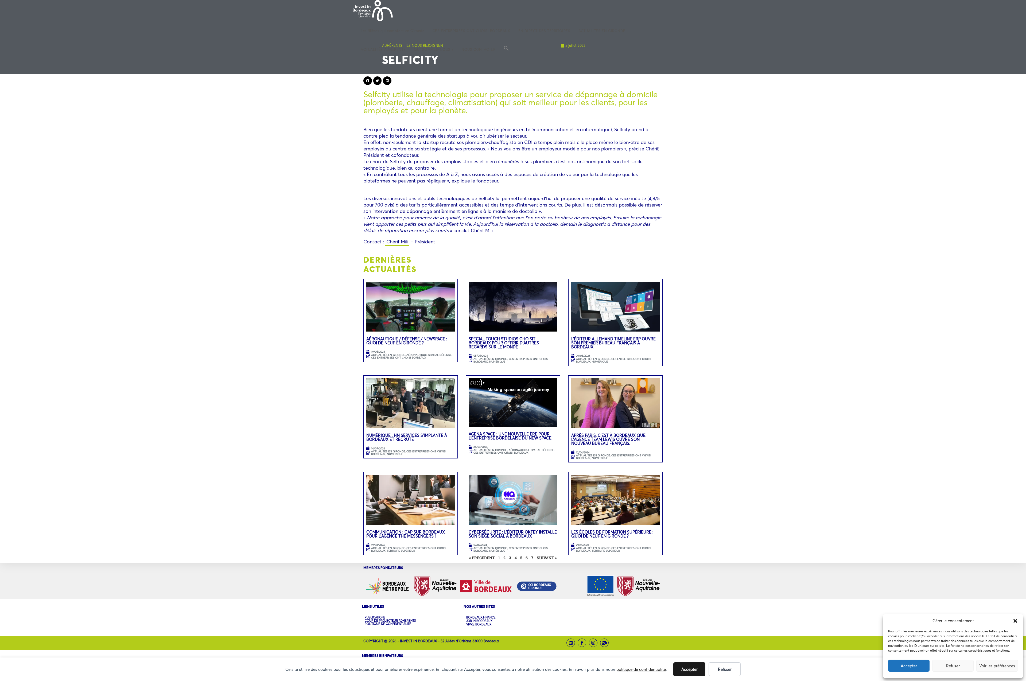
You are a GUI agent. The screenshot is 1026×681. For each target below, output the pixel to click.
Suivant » (547, 557)
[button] (1015, 621)
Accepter (909, 665)
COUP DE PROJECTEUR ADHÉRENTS (390, 620)
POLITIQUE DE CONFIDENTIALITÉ (388, 623)
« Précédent (482, 557)
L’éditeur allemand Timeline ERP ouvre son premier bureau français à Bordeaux (613, 342)
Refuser (953, 665)
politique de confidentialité (641, 669)
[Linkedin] (570, 643)
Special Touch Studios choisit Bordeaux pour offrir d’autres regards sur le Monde (504, 342)
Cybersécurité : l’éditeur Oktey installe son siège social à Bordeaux (513, 534)
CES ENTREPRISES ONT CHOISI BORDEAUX (398, 357)
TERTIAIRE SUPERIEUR (401, 550)
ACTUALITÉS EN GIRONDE (388, 355)
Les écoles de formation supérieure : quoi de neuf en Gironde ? (612, 534)
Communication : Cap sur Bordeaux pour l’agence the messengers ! (405, 534)
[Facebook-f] (582, 643)
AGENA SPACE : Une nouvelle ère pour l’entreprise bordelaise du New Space (510, 436)
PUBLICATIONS (375, 617)
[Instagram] (593, 643)
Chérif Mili (397, 241)
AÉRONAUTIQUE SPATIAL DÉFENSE (429, 355)
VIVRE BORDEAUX (478, 624)
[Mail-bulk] (604, 643)
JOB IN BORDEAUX (479, 621)
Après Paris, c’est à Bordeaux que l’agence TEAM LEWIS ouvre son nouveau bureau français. (608, 439)
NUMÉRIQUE (497, 361)
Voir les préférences (997, 665)
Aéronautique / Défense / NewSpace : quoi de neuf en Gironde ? (406, 340)
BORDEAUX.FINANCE (481, 617)
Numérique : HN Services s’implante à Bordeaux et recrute (406, 437)
